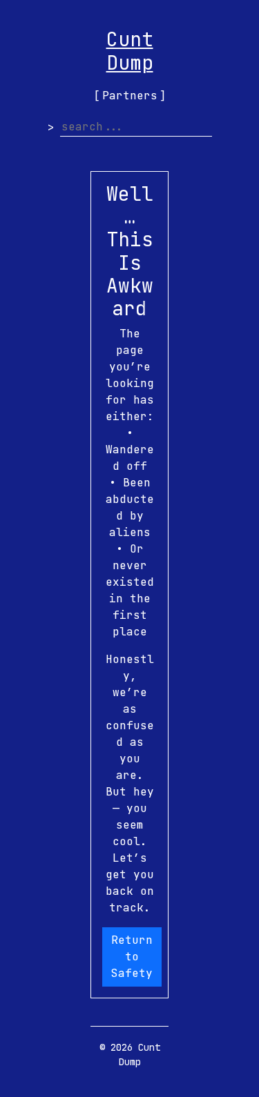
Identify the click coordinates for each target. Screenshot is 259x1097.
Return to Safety (132, 956)
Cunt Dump (129, 50)
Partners (129, 95)
